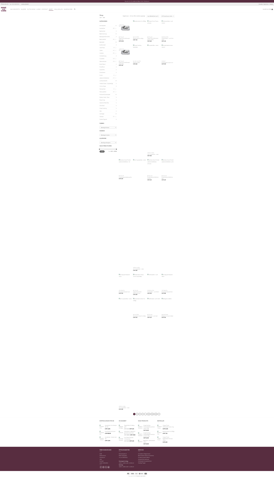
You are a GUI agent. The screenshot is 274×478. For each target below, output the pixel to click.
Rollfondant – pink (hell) (152, 316)
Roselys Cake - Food (104, 97)
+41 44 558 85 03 (123, 457)
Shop (50, 9)
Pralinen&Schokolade (105, 94)
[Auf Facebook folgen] (101, 467)
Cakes (101, 50)
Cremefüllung (103, 56)
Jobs (101, 459)
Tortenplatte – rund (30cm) (153, 291)
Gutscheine (31, 9)
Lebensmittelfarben (104, 78)
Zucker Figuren (103, 119)
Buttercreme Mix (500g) (138, 38)
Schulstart (102, 105)
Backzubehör (103, 39)
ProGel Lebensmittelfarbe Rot (125, 177)
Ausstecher (102, 28)
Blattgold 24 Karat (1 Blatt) (167, 316)
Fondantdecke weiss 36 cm (167, 62)
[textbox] (107, 128)
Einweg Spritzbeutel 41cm (124, 291)
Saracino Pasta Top (104, 102)
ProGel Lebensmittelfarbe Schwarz (152, 178)
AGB (101, 453)
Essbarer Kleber (136, 62)
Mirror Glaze (103, 86)
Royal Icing (102, 100)
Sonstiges (102, 113)
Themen (102, 116)
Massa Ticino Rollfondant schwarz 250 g (152, 39)
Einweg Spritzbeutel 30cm (167, 291)
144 (156, 414)
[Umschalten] (116, 28)
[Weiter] (159, 414)
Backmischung (103, 34)
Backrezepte (15, 9)
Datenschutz (103, 455)
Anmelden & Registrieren (144, 453)
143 (152, 414)
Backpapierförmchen (105, 36)
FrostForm (102, 67)
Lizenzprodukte (103, 80)
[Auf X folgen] (106, 467)
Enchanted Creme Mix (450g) (139, 316)
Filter (102, 151)
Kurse (38, 9)
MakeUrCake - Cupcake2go (106, 83)
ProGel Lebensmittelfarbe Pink (167, 178)
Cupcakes (102, 58)
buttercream (103, 45)
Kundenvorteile (142, 457)
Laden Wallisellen (104, 463)
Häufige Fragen (142, 463)
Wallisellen (58, 9)
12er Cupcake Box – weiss (152, 154)
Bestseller (102, 42)
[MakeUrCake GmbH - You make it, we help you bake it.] (4, 9)
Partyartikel (102, 89)
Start (101, 17)
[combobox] (108, 127)
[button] (74, 9)
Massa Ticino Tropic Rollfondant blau (137, 292)
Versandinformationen (143, 459)
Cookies (102, 53)
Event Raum (102, 64)
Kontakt (271, 4)
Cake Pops (102, 47)
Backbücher (102, 31)
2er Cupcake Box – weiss (124, 407)
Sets (101, 111)
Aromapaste (103, 25)
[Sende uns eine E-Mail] (108, 467)
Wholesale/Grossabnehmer (145, 461)
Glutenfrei (102, 69)
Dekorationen (103, 61)
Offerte (148, 457)
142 (149, 414)
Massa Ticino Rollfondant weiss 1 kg (124, 39)
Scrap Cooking (103, 108)
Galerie (23, 9)
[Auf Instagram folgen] (103, 467)
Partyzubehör (103, 91)
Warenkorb (68, 9)
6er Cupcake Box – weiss (138, 269)
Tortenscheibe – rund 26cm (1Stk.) (167, 39)
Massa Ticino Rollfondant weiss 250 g (124, 63)
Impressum (102, 457)
